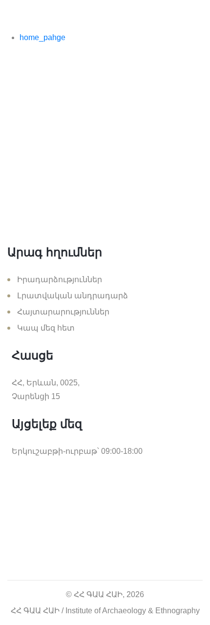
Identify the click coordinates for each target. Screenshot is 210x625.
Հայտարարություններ (63, 312)
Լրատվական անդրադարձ (72, 295)
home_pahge (42, 37)
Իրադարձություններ (59, 279)
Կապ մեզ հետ (46, 328)
